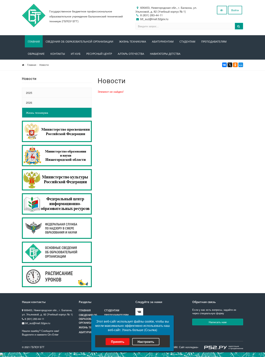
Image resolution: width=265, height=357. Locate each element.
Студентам (187, 41)
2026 (29, 102)
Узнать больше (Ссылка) (139, 330)
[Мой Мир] (240, 64)
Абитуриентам (163, 41)
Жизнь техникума (132, 41)
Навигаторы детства (165, 54)
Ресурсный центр (99, 54)
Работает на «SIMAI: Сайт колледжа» (176, 347)
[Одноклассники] (235, 64)
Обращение (36, 54)
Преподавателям (214, 41)
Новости (44, 64)
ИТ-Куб (76, 54)
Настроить (146, 341)
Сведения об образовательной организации (79, 41)
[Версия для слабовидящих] (222, 10)
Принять (117, 341)
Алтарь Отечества (131, 54)
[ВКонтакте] (224, 64)
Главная (34, 41)
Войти (235, 10)
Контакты (57, 54)
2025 (29, 93)
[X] (230, 64)
